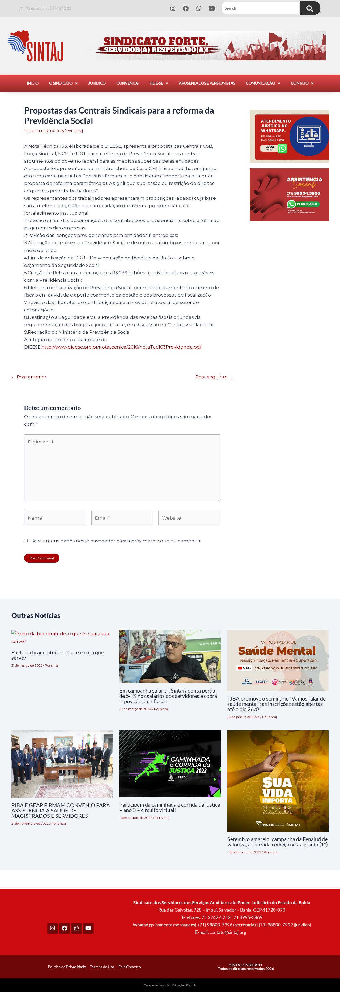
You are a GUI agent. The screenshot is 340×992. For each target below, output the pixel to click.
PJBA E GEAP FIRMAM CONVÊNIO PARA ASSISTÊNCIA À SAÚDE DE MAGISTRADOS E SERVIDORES (60, 810)
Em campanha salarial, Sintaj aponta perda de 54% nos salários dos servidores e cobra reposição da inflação (168, 695)
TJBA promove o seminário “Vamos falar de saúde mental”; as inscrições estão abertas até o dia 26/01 (276, 703)
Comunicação (260, 83)
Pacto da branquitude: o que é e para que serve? (57, 655)
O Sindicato (60, 83)
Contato (299, 83)
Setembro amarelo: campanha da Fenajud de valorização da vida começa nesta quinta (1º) (277, 841)
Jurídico (96, 83)
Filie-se (156, 83)
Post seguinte (214, 377)
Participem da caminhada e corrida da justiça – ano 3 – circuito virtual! (169, 807)
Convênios (128, 83)
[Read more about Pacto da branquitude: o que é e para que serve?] (62, 637)
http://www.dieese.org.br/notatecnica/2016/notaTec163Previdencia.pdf (121, 347)
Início (33, 83)
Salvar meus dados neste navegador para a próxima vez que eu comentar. (116, 540)
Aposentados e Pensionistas (207, 83)
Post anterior (28, 377)
